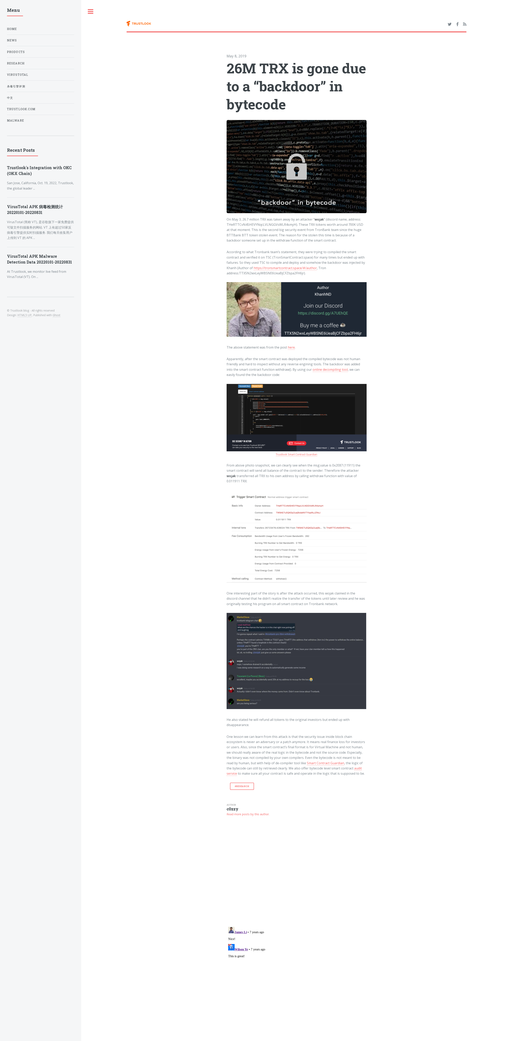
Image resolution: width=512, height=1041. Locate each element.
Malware (15, 120)
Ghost (56, 315)
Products (16, 52)
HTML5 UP (24, 315)
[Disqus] (297, 871)
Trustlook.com (21, 109)
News (12, 40)
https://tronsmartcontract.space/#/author (285, 268)
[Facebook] (457, 24)
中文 (10, 98)
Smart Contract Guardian (325, 763)
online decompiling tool (330, 369)
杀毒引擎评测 (16, 86)
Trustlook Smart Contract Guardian (296, 454)
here (291, 347)
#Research (242, 786)
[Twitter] (450, 24)
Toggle (90, 11)
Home (12, 29)
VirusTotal (17, 75)
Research (16, 63)
